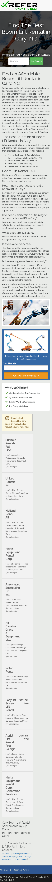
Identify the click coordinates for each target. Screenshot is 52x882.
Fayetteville (25, 853)
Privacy (23, 877)
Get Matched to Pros (24, 375)
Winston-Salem (20, 859)
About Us (4, 870)
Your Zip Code (10, 363)
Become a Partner (21, 870)
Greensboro (7, 856)
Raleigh (28, 856)
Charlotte (6, 853)
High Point (18, 856)
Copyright (40, 877)
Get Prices (35, 61)
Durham (15, 853)
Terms (31, 877)
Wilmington (7, 859)
